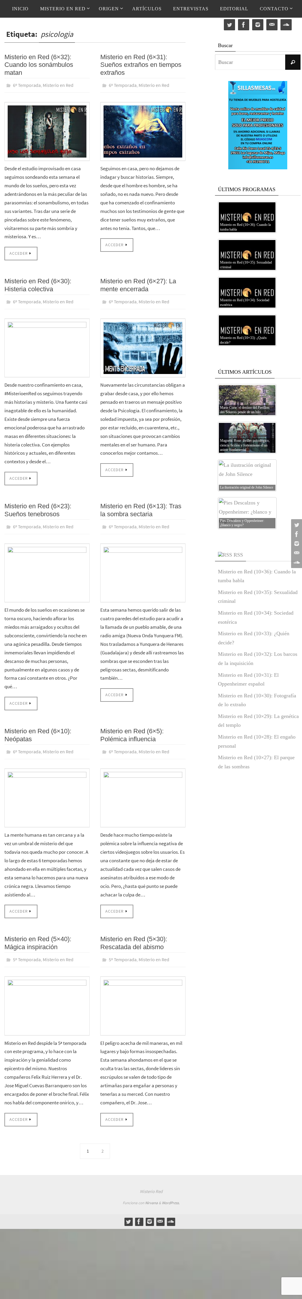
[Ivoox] (296, 562)
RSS (238, 555)
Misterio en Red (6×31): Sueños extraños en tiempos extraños (140, 64)
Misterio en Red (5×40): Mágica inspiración (37, 936)
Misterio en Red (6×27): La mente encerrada (138, 283)
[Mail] (296, 553)
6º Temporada (27, 84)
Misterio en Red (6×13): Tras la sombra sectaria (140, 506)
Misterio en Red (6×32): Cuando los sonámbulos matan (38, 64)
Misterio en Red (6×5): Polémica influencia (132, 729)
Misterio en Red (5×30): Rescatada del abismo (133, 936)
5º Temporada (27, 952)
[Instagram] (296, 543)
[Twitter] (296, 524)
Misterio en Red (58, 84)
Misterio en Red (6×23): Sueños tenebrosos (37, 506)
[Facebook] (296, 534)
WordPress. (171, 1194)
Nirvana (151, 1194)
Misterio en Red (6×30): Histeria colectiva (37, 283)
